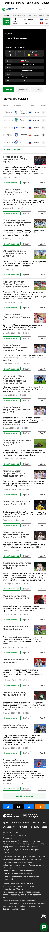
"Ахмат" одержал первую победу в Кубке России (15, 693)
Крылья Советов (28, 64)
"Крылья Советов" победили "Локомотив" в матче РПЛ (15, 192)
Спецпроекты (9, 827)
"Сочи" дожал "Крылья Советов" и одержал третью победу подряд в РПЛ (17, 222)
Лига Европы (39, 15)
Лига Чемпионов (18, 15)
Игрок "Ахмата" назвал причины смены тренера (15, 726)
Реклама (23, 827)
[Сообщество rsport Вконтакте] (29, 806)
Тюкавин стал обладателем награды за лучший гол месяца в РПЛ (17, 565)
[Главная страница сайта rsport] (16, 9)
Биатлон (35, 822)
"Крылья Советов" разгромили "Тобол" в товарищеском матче (14, 473)
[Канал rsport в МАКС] (8, 806)
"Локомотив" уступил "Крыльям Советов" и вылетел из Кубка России (16, 284)
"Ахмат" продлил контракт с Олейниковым (17, 660)
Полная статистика (11, 149)
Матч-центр (6, 21)
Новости (37, 90)
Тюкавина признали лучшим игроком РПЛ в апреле (15, 159)
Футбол (8, 33)
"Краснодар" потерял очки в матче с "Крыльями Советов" (17, 442)
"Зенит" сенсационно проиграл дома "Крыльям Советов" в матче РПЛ (16, 534)
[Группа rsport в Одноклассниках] (40, 806)
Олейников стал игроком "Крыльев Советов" (15, 627)
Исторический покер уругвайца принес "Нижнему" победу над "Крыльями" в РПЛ (14, 380)
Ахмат (22, 120)
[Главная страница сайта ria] (3, 9)
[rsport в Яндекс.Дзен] (18, 806)
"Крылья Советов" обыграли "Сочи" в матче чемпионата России (16, 347)
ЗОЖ (44, 822)
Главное (6, 15)
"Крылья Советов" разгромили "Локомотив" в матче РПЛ (16, 409)
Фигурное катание (20, 822)
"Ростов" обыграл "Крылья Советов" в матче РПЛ (16, 502)
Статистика (23, 90)
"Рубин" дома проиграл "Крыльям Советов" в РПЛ (16, 597)
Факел (23, 142)
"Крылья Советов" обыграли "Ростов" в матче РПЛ (16, 317)
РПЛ (29, 15)
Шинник (23, 134)
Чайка (22, 127)
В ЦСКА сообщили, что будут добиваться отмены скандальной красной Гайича (16, 764)
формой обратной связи (14, 909)
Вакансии (7, 838)
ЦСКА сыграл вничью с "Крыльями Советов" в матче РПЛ (14, 253)
